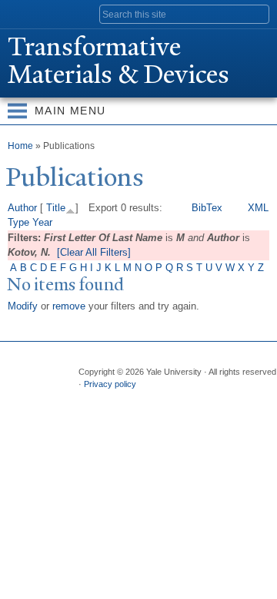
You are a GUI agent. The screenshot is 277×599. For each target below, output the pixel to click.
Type (18, 222)
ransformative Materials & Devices (118, 60)
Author (22, 207)
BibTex (207, 207)
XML (258, 207)
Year (42, 222)
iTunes (178, 400)
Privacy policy (110, 384)
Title (55, 207)
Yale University (26, 13)
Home (20, 146)
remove (68, 306)
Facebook (88, 400)
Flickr (148, 400)
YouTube (208, 400)
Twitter (118, 400)
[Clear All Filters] (94, 252)
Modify (23, 306)
